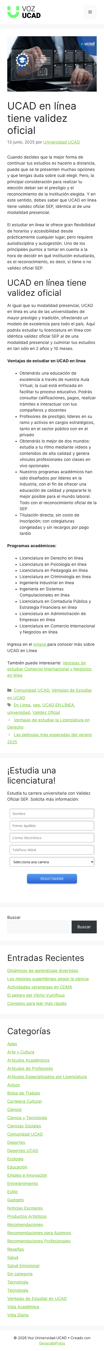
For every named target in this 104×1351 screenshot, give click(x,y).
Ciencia (14, 1109)
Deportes (16, 1142)
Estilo (12, 1191)
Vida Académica (23, 1306)
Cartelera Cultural (24, 1101)
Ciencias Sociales (24, 1126)
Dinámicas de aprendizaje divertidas (42, 970)
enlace (40, 644)
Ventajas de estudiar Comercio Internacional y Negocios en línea (49, 669)
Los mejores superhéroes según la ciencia (48, 978)
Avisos (13, 1084)
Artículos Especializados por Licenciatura (47, 1076)
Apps (12, 1043)
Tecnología (17, 1282)
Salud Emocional (23, 1265)
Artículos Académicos (28, 1060)
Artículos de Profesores (30, 1068)
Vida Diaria (18, 1315)
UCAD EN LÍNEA (58, 705)
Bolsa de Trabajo (23, 1093)
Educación (17, 1167)
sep (36, 705)
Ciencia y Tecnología (27, 1117)
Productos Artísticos (27, 1216)
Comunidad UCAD (31, 690)
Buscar (14, 917)
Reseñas (15, 1249)
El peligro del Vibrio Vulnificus (36, 995)
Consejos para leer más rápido (37, 1003)
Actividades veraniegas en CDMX (39, 987)
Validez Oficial (46, 712)
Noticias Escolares (25, 1208)
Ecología (15, 1158)
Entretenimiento (22, 1183)
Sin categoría (20, 1273)
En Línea (22, 705)
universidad (18, 712)
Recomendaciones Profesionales (39, 1241)
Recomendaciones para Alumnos (39, 1232)
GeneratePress (52, 1343)
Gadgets (15, 1200)
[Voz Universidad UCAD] (24, 11)
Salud (12, 1257)
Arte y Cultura (20, 1052)
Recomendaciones (25, 1224)
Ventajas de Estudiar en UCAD (37, 1298)
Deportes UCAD (22, 1150)
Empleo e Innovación (27, 1175)
